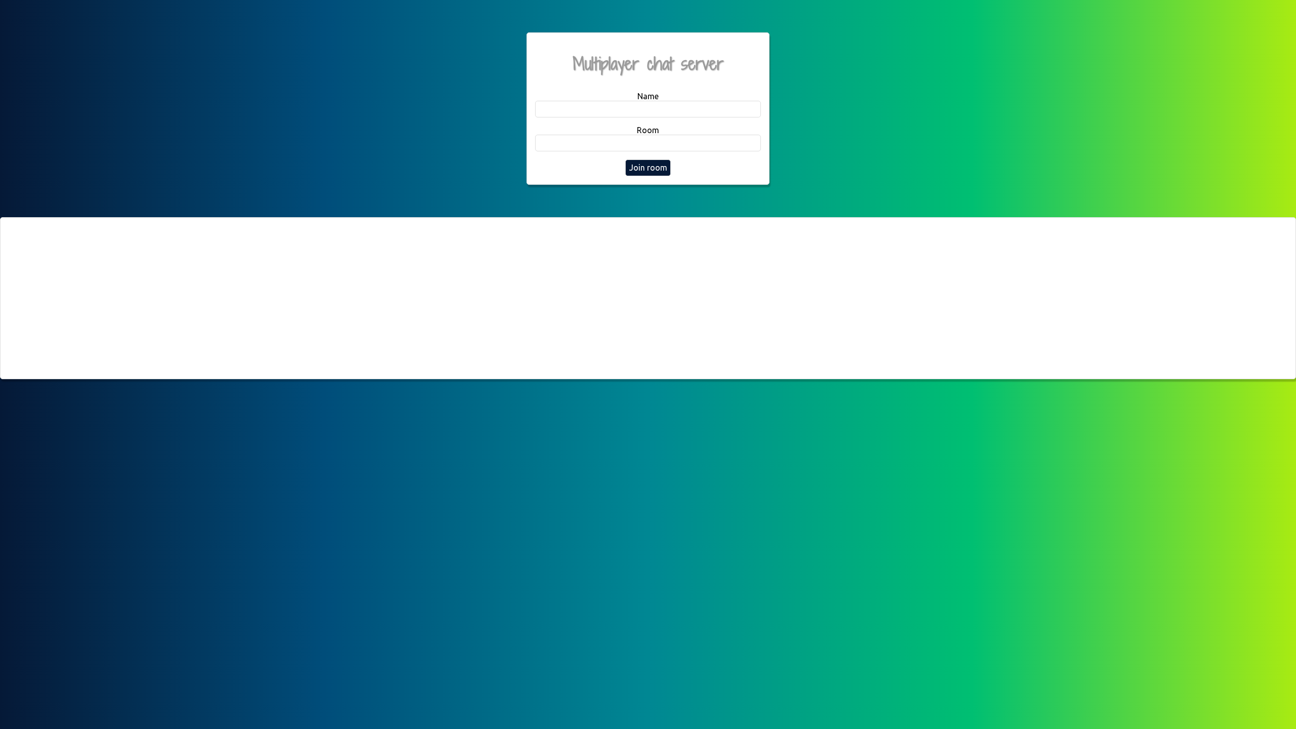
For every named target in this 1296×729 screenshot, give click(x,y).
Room (648, 130)
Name (648, 96)
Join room (648, 167)
